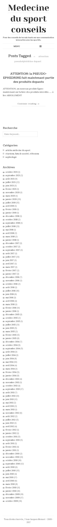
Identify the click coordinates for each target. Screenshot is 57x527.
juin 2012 (10, 423)
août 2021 (10, 179)
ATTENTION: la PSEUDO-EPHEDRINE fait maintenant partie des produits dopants (28, 78)
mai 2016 (9, 297)
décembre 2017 (12, 243)
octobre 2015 (12, 318)
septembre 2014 (13, 348)
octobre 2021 (11, 172)
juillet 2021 (11, 182)
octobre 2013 (11, 386)
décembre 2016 (12, 277)
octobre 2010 (12, 460)
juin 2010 (10, 474)
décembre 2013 (12, 379)
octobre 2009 (12, 501)
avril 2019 (10, 206)
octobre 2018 (11, 219)
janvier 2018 (11, 240)
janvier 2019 (11, 213)
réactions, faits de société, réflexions (22, 154)
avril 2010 (10, 481)
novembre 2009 (13, 497)
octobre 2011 (11, 436)
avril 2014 (10, 365)
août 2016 (10, 287)
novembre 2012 (12, 413)
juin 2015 (10, 328)
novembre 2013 (12, 382)
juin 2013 (10, 399)
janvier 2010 (11, 491)
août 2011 (10, 443)
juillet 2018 (11, 226)
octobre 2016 (11, 284)
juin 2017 (10, 260)
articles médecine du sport (18, 150)
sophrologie (11, 157)
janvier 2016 (11, 311)
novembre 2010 (12, 457)
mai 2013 (9, 403)
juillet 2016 (11, 291)
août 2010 (10, 467)
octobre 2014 (11, 345)
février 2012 (11, 430)
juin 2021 (10, 185)
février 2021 (11, 189)
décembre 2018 (12, 216)
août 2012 (10, 416)
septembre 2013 (13, 389)
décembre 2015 (12, 314)
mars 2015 (10, 331)
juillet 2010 (11, 470)
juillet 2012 (11, 420)
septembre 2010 (13, 464)
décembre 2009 (13, 494)
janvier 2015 (11, 338)
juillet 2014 (11, 355)
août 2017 (10, 253)
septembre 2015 (13, 321)
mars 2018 (10, 236)
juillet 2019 (11, 203)
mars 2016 (10, 304)
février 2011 (11, 447)
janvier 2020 (11, 199)
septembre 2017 (13, 250)
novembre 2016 (12, 280)
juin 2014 (10, 358)
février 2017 (11, 270)
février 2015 (11, 335)
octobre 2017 (11, 246)
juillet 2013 (10, 396)
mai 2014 (9, 362)
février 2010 (11, 487)
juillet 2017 (11, 257)
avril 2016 (10, 301)
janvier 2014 (11, 375)
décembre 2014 (12, 342)
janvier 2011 (11, 450)
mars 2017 (10, 267)
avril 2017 (10, 264)
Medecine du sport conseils (28, 18)
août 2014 (10, 352)
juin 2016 (10, 294)
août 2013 (10, 392)
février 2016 (11, 308)
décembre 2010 (12, 453)
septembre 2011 (13, 440)
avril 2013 (10, 406)
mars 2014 (10, 369)
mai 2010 (9, 477)
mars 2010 (10, 484)
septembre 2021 (13, 175)
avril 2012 (10, 426)
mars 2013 (10, 409)
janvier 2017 (11, 274)
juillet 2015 (11, 325)
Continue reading (29, 104)
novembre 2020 (13, 192)
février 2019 (11, 209)
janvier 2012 (11, 433)
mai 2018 (9, 230)
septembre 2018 (13, 223)
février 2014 (11, 372)
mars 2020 (10, 196)
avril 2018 (10, 233)
